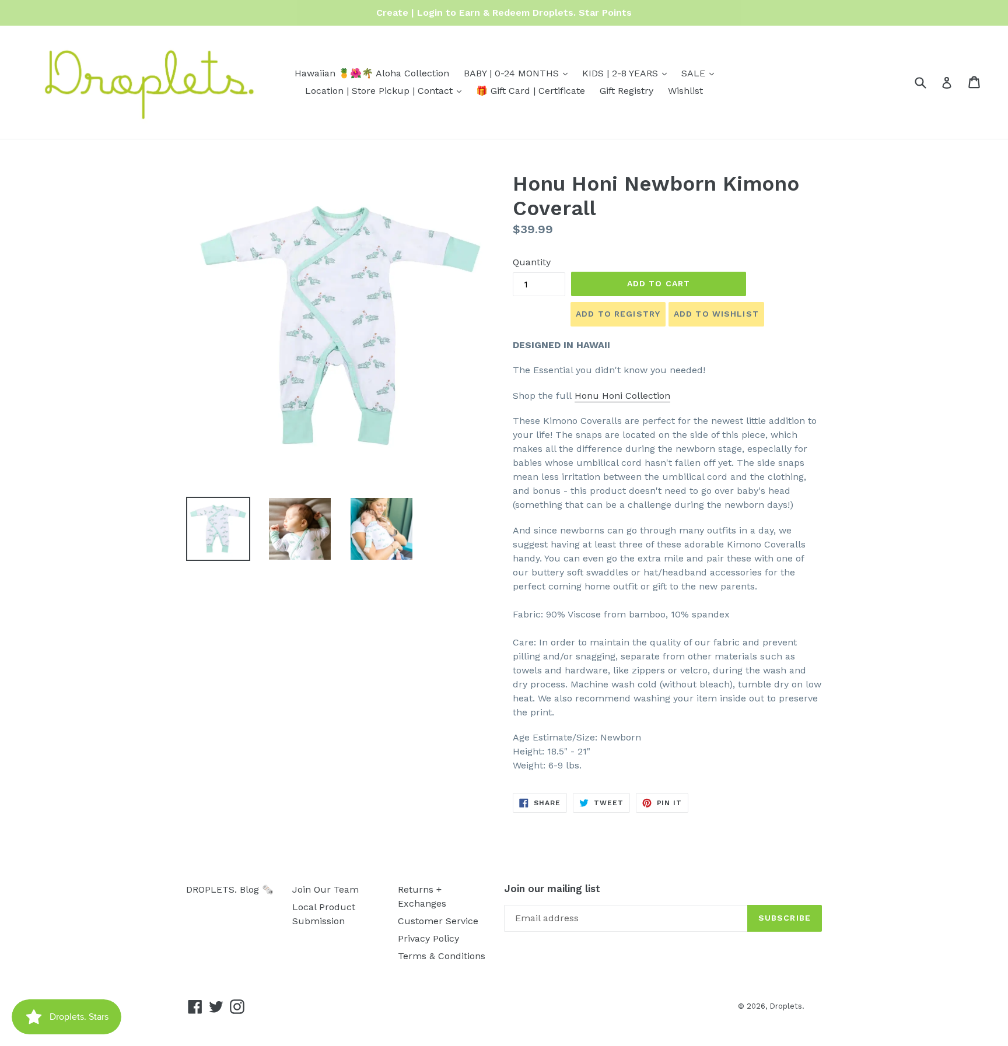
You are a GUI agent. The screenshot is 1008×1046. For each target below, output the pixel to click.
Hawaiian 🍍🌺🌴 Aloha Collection (372, 73)
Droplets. (786, 1006)
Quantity (532, 262)
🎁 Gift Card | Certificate (530, 90)
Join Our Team (325, 889)
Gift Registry (626, 90)
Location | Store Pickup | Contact (386, 90)
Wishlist (685, 90)
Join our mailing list (552, 888)
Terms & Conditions (441, 955)
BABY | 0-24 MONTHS (518, 73)
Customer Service (438, 920)
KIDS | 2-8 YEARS (627, 73)
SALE (700, 73)
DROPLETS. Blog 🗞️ (230, 889)
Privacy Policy (428, 938)
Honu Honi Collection (622, 395)
